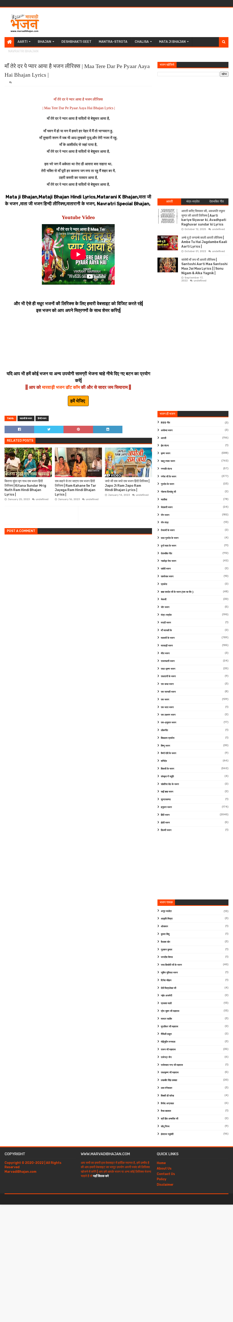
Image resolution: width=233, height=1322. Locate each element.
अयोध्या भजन (166, 430)
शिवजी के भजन (167, 768)
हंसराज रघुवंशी (167, 1134)
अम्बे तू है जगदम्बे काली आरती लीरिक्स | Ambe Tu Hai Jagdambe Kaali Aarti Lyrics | (204, 242)
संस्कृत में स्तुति (167, 776)
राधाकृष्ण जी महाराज (170, 1072)
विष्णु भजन (165, 745)
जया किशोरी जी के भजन (171, 964)
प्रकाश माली (166, 1003)
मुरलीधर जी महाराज (169, 1026)
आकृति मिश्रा (166, 918)
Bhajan (44, 42)
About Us (164, 1168)
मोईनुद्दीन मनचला (168, 1041)
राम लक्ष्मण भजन (168, 714)
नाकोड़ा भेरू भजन (168, 561)
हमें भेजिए (78, 401)
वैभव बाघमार (166, 1110)
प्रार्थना (164, 584)
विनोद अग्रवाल (167, 1103)
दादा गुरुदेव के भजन (169, 538)
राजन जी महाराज (168, 1049)
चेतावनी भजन (166, 507)
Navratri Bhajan (23, 51)
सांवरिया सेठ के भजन (170, 784)
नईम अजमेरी (166, 995)
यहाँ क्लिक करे (101, 1176)
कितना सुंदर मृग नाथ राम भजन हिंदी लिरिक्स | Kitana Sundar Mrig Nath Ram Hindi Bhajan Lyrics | (25, 487)
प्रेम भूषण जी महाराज (170, 1011)
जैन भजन (165, 515)
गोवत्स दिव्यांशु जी (168, 491)
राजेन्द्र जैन (166, 1057)
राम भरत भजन (167, 707)
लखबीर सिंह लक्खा (169, 1080)
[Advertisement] (145, 22)
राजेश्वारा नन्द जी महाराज (172, 1065)
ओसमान (164, 926)
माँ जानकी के (166, 630)
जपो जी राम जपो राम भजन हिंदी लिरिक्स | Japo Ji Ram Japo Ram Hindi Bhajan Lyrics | (127, 485)
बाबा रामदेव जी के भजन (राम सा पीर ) (177, 591)
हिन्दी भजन (42, 418)
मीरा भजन (165, 653)
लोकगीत (164, 730)
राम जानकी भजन (168, 691)
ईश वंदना (165, 445)
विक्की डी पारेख (167, 1095)
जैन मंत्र (165, 522)
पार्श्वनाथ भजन (167, 576)
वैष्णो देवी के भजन (168, 753)
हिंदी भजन (165, 814)
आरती (163, 438)
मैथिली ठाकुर (166, 1034)
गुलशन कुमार (166, 949)
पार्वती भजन (166, 568)
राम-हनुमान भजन (168, 722)
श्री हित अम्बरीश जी (169, 1118)
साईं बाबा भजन (167, 791)
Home (161, 1163)
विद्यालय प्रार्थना (167, 738)
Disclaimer (165, 1185)
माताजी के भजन (26, 418)
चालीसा (164, 499)
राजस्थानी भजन (168, 661)
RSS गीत (165, 422)
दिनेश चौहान (166, 980)
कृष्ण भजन (165, 453)
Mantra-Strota (113, 42)
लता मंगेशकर (166, 1087)
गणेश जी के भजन (168, 476)
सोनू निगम (165, 1126)
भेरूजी (163, 599)
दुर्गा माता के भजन (168, 545)
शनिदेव (164, 761)
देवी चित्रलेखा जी (168, 988)
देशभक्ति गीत (166, 553)
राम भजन (165, 699)
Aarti (23, 42)
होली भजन (165, 822)
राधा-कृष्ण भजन (168, 668)
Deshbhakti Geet (76, 42)
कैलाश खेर (165, 941)
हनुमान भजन (166, 807)
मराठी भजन (166, 622)
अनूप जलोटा (166, 911)
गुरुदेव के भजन (167, 484)
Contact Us (166, 1174)
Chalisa (142, 42)
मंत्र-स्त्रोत (166, 614)
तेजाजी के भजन (168, 530)
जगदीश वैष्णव (167, 957)
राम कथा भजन (167, 684)
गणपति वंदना (166, 468)
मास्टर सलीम (166, 1018)
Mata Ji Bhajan (172, 42)
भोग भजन (165, 607)
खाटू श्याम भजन (168, 461)
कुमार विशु (165, 934)
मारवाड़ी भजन (167, 645)
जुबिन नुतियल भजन (169, 972)
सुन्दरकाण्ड (166, 799)
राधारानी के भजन (168, 676)
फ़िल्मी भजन (166, 830)
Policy (161, 1179)
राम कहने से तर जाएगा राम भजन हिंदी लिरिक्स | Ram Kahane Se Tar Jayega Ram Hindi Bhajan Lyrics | (75, 487)
